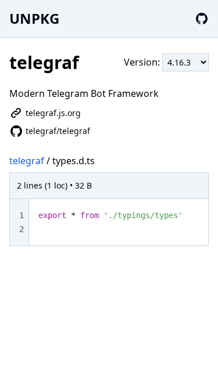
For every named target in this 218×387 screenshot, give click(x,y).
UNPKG (34, 18)
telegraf (26, 160)
